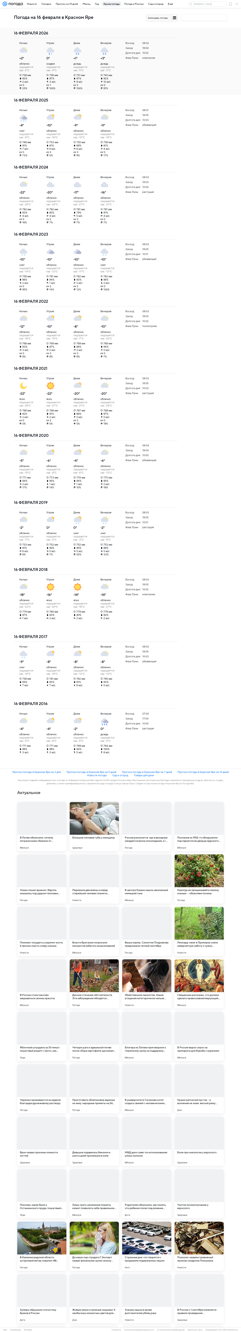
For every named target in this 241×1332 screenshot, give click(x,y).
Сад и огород (120, 775)
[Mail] (5, 4)
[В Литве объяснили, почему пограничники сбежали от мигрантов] (41, 826)
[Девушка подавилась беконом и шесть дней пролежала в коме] (94, 1141)
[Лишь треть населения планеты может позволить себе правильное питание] (94, 1193)
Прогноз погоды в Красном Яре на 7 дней (147, 772)
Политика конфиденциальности (139, 1330)
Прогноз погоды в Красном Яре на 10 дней (203, 772)
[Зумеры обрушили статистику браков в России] (41, 1298)
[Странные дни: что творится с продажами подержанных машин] (146, 1246)
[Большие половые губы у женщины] (94, 826)
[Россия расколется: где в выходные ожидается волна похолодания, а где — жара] (146, 826)
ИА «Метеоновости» (228, 1330)
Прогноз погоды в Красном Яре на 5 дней (91, 772)
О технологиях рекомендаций (171, 1330)
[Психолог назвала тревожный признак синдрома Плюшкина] (199, 1246)
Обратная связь (195, 1330)
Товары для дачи (144, 775)
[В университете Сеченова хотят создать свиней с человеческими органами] (146, 1088)
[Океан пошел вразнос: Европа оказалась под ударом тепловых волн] (41, 879)
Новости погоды (97, 775)
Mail (5, 1330)
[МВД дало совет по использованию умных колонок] (146, 1141)
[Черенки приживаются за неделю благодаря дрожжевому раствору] (41, 1088)
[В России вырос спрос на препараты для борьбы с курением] (199, 1036)
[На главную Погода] (15, 4)
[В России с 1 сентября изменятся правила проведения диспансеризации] (199, 1298)
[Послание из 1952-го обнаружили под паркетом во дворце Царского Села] (199, 826)
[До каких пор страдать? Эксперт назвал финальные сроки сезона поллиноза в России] (94, 1246)
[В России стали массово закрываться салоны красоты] (41, 984)
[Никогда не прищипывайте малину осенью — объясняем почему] (199, 879)
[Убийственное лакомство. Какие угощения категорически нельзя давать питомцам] (146, 984)
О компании (15, 1330)
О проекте (116, 1330)
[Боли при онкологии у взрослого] (199, 1141)
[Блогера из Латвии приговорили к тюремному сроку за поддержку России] (146, 1036)
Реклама (28, 1330)
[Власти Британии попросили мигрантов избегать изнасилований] (94, 931)
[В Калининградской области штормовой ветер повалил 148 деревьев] (41, 1246)
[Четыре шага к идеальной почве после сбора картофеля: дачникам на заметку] (94, 1036)
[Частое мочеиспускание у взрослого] (199, 1193)
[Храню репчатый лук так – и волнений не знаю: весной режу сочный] (199, 1088)
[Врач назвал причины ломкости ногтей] (41, 1141)
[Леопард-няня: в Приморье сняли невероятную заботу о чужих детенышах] (199, 931)
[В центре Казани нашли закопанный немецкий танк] (146, 879)
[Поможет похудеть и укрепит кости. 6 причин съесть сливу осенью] (41, 931)
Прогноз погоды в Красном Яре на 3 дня (36, 772)
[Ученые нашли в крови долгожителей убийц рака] (146, 1298)
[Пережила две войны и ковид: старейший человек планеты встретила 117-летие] (94, 879)
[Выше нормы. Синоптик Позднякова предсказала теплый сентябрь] (146, 931)
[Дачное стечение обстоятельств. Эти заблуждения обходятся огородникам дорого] (94, 984)
